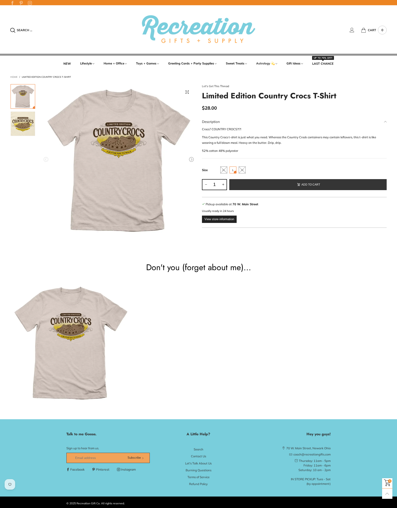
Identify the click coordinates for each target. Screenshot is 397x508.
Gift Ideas (293, 63)
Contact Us (198, 456)
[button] (46, 159)
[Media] (187, 92)
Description (211, 121)
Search (198, 449)
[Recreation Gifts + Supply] (198, 29)
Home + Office (114, 63)
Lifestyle (86, 63)
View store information (219, 219)
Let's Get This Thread (215, 86)
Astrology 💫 (265, 63)
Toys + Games (146, 63)
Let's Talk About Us (198, 463)
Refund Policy (198, 484)
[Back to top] (387, 494)
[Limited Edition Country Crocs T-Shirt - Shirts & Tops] (118, 160)
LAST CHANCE (323, 63)
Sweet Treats (235, 63)
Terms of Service (198, 477)
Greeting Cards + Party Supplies (191, 63)
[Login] (355, 30)
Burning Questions (198, 470)
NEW (67, 63)
